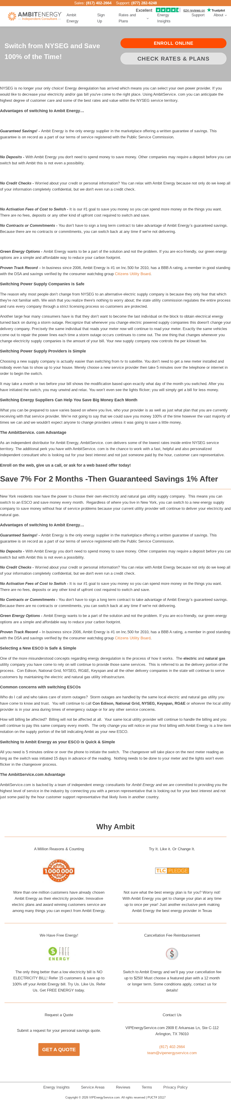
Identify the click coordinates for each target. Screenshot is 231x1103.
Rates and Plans (127, 18)
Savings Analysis (114, 69)
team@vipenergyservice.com (172, 1053)
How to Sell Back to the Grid (121, 76)
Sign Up (101, 18)
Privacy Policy (175, 1087)
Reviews (123, 1087)
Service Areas (93, 1087)
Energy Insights (164, 18)
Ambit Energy (73, 18)
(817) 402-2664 (98, 3)
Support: (136, 3)
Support (198, 15)
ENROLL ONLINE (173, 43)
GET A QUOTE (59, 1049)
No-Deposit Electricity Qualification (125, 51)
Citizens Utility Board (132, 274)
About (218, 15)
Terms (147, 1087)
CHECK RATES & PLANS (173, 58)
